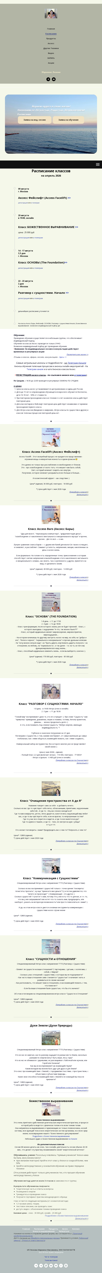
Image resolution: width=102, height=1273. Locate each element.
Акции (51, 63)
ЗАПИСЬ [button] (51, 58)
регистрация (23, 653)
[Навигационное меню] (98, 614)
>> (69, 648)
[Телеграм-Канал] (48, 79)
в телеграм (35, 653)
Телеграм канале (35, 819)
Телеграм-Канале (76, 812)
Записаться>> (82, 944)
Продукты (51, 38)
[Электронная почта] (54, 79)
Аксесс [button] (51, 43)
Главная (51, 29)
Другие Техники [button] (51, 48)
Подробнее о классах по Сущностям (71, 1210)
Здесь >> (62, 807)
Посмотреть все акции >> (77, 804)
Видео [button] (51, 53)
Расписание (51, 33)
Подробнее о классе (77, 942)
